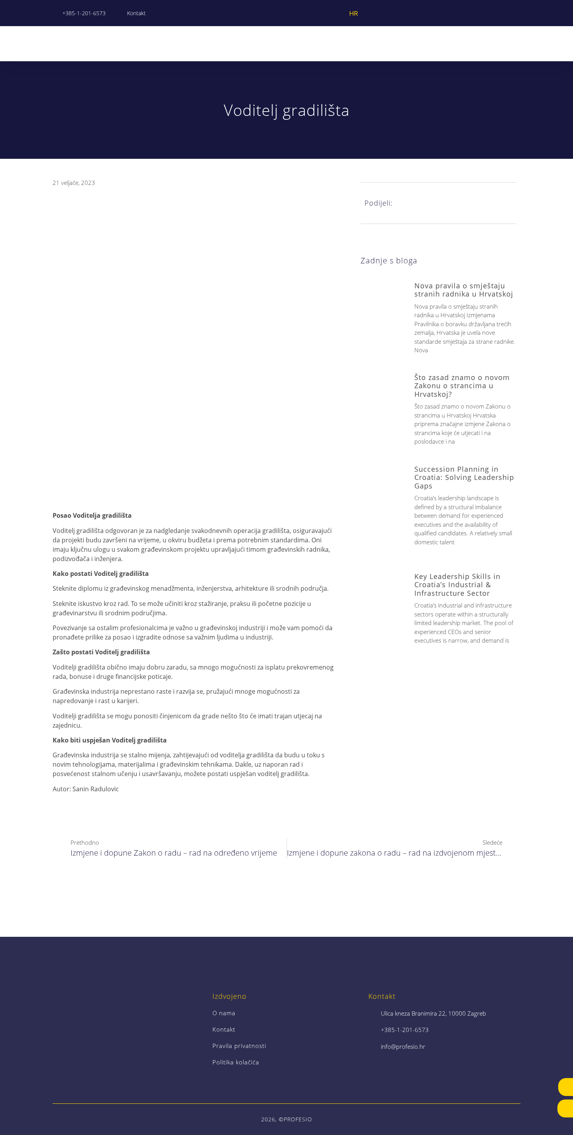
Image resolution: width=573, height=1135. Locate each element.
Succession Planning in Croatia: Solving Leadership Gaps (464, 477)
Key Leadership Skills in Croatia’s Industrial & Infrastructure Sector (457, 585)
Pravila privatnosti (239, 1046)
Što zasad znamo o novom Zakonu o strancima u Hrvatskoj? (462, 386)
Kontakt (223, 1029)
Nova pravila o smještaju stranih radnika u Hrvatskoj (463, 290)
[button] (514, 43)
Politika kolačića (235, 1062)
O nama (223, 1013)
